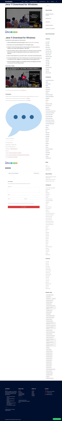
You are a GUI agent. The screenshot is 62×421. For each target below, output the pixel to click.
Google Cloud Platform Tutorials (49, 308)
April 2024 (47, 45)
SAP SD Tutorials (48, 367)
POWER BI (47, 347)
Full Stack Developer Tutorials (50, 305)
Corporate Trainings (21, 393)
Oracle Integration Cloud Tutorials (49, 343)
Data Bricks (48, 87)
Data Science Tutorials (49, 300)
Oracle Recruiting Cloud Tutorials (49, 345)
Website (25, 198)
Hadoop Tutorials (48, 312)
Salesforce (47, 129)
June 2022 (47, 63)
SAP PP (47, 145)
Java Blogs (28, 98)
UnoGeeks (8, 1)
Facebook (33, 394)
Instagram (33, 395)
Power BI (47, 125)
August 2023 (48, 58)
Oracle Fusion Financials (50, 112)
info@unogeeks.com (49, 394)
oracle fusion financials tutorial (50, 325)
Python (47, 127)
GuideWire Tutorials (49, 310)
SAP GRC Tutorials (49, 360)
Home (22, 1)
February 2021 (48, 72)
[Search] (56, 1)
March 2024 (48, 47)
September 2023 (49, 56)
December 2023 (49, 51)
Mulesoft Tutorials (49, 319)
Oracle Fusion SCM (49, 118)
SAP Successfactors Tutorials (50, 369)
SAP (46, 130)
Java (46, 205)
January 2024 (48, 49)
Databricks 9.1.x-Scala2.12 (50, 28)
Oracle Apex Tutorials (49, 321)
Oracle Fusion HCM (49, 114)
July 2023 (47, 60)
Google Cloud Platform (50, 96)
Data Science (48, 89)
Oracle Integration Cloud (33, 1)
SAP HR (47, 141)
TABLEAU (47, 376)
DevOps (47, 197)
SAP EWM (47, 136)
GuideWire (47, 98)
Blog (47, 1)
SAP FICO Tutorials (49, 358)
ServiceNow (48, 152)
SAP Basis (47, 134)
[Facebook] (6, 32)
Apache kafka (48, 83)
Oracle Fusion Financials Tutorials (49, 328)
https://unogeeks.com (13, 148)
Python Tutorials (48, 349)
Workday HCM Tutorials (49, 378)
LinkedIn (33, 393)
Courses (26, 1)
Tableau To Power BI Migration (13, 173)
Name (9, 194)
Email (9, 198)
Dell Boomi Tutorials (49, 302)
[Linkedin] (11, 32)
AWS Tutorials (48, 298)
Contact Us (52, 1)
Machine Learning (49, 103)
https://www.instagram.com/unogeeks (15, 152)
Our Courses (20, 392)
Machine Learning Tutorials (50, 315)
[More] (16, 32)
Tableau (47, 156)
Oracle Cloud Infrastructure (50, 111)
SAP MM (47, 143)
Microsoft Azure (48, 105)
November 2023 (49, 52)
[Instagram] (8, 32)
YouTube (33, 391)
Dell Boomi (47, 91)
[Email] (15, 32)
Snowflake (47, 154)
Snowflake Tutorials (49, 374)
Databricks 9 (48, 21)
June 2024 (48, 42)
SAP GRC (47, 238)
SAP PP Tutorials (48, 365)
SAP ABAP (47, 132)
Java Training (28, 100)
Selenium (47, 150)
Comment (10, 186)
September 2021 (49, 67)
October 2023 (48, 54)
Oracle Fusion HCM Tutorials (50, 332)
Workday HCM (48, 158)
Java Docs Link (23, 90)
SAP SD (47, 147)
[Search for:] (51, 5)
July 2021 (47, 69)
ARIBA (47, 85)
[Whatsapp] (13, 32)
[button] (57, 419)
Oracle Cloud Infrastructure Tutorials (50, 323)
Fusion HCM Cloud (42, 1)
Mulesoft (47, 107)
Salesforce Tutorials (49, 351)
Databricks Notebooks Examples (49, 15)
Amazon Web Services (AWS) (50, 187)
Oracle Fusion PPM (49, 116)
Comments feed (48, 168)
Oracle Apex (48, 109)
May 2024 (47, 43)
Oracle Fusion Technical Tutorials (49, 340)
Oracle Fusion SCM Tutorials (50, 335)
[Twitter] (9, 32)
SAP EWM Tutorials (49, 356)
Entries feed (48, 166)
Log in (47, 165)
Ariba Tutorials (48, 296)
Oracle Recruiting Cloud (50, 123)
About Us (19, 391)
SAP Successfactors (49, 246)
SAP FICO (47, 138)
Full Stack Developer (49, 94)
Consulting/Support (21, 394)
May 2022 (47, 65)
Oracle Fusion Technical (50, 120)
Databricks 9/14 (48, 18)
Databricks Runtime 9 (49, 25)
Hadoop (47, 100)
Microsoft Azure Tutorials (50, 317)
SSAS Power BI (36, 173)
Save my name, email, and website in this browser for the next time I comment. (21, 203)
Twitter (33, 392)
